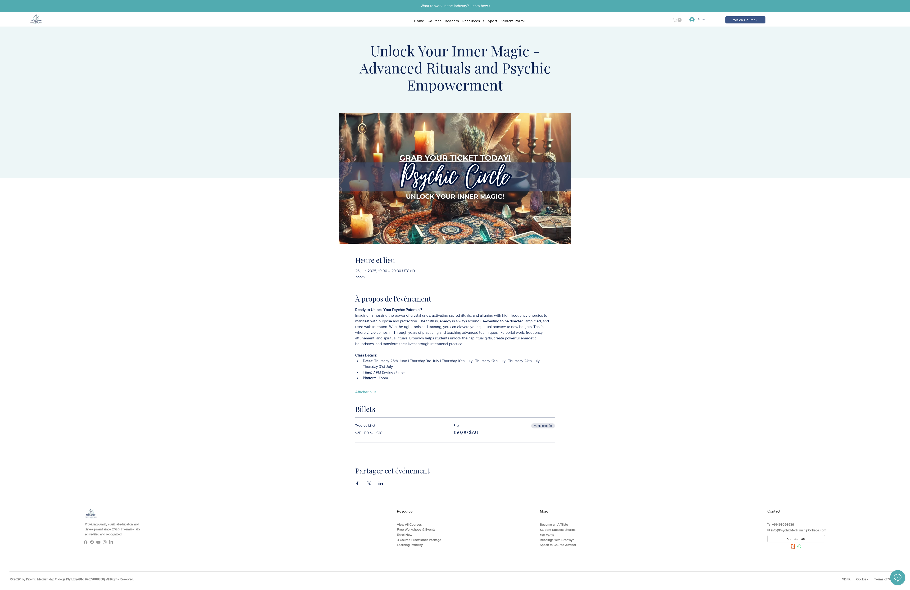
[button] (677, 20)
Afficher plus (365, 392)
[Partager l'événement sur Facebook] (357, 483)
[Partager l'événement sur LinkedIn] (380, 483)
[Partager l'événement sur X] (369, 483)
